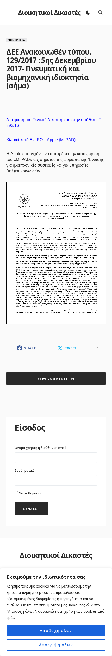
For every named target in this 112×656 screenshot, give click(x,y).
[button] (8, 12)
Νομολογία (16, 40)
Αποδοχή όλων (56, 630)
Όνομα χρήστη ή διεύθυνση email (40, 448)
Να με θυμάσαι (29, 493)
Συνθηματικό (25, 470)
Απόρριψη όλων (56, 644)
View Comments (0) (56, 379)
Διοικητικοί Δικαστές (49, 12)
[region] (56, 612)
